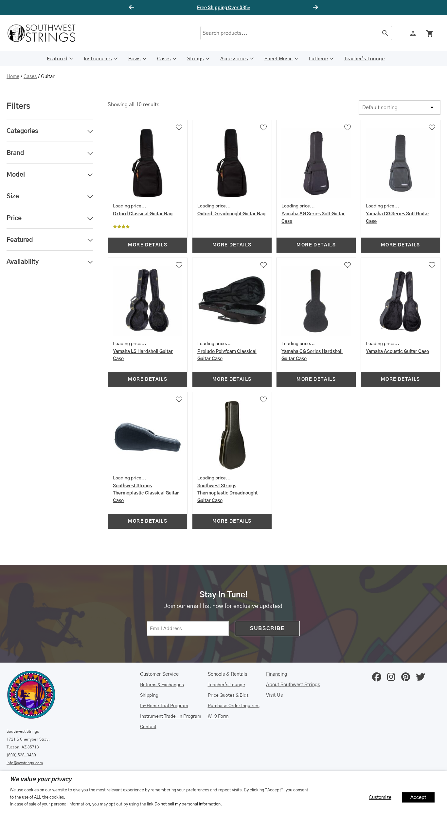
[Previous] (132, 7)
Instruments (98, 58)
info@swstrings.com (25, 763)
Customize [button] (380, 797)
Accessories (234, 58)
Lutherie (318, 58)
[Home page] (46, 33)
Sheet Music (278, 58)
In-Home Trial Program (164, 706)
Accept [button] (418, 797)
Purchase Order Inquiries (233, 706)
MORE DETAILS (147, 245)
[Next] (314, 7)
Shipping (149, 695)
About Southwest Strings (293, 684)
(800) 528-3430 (21, 755)
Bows (134, 58)
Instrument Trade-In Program (170, 716)
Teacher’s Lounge (364, 58)
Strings (195, 58)
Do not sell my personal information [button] (187, 804)
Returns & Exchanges (162, 685)
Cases (164, 58)
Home (13, 76)
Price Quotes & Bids (228, 695)
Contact (148, 727)
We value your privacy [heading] (41, 780)
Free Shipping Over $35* (223, 8)
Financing (276, 674)
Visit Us (274, 695)
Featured (57, 58)
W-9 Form (218, 716)
